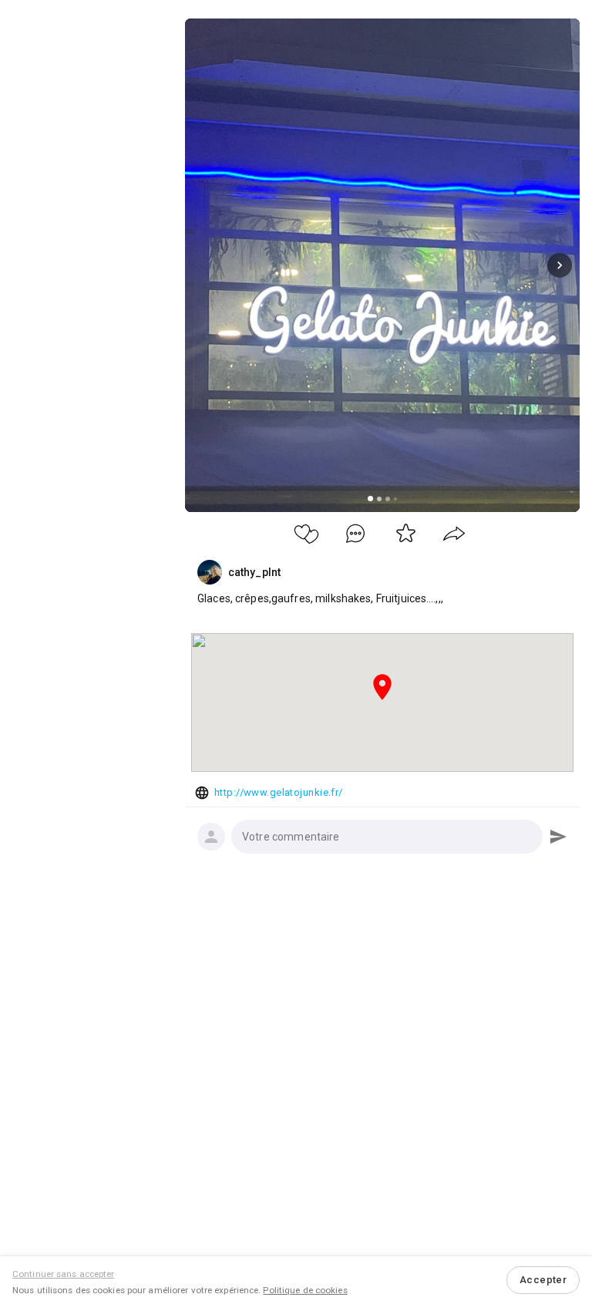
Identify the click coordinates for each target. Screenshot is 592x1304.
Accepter (543, 1279)
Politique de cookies (305, 1290)
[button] (387, 837)
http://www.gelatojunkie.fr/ (278, 792)
